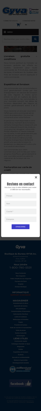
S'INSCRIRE (21, 227)
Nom (8, 203)
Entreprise (10, 219)
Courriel (9, 211)
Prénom (9, 196)
